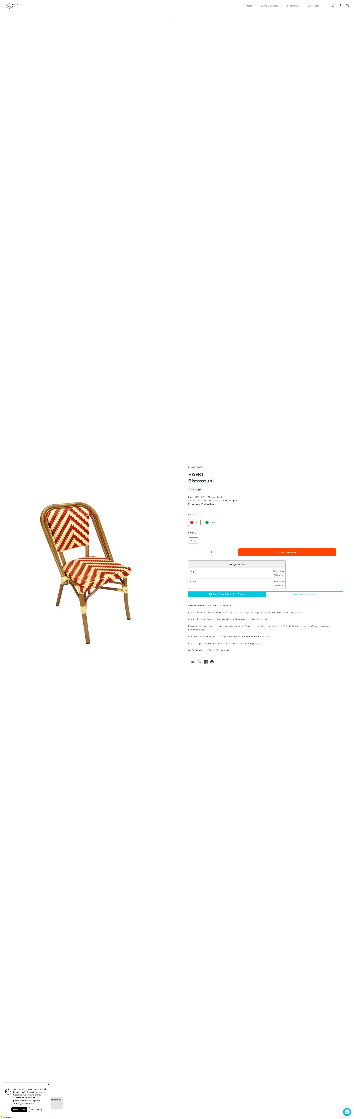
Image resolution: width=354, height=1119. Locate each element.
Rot (196, 522)
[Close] (48, 1084)
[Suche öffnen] (333, 5)
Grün (212, 522)
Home (191, 467)
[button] (231, 552)
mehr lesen (29, 1103)
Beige (193, 540)
